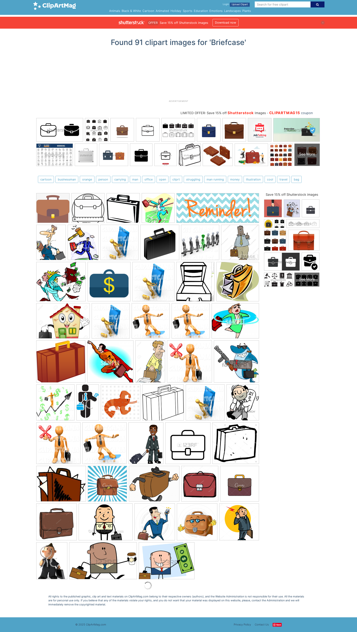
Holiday (176, 11)
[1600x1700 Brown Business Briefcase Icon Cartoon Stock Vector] (199, 485)
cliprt (176, 179)
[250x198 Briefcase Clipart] (61, 485)
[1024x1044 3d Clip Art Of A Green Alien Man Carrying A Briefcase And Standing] (200, 244)
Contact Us (262, 624)
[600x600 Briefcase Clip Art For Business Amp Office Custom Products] (123, 209)
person (103, 179)
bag (296, 179)
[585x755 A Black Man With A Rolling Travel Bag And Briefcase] (146, 445)
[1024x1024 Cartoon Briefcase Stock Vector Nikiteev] (56, 524)
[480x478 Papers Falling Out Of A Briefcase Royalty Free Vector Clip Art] (238, 283)
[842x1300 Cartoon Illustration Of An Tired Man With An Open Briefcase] (150, 363)
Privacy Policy (242, 624)
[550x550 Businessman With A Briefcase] (239, 485)
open (162, 179)
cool (270, 179)
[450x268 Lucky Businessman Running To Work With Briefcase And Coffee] (103, 562)
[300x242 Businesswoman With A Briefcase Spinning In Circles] (235, 322)
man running (215, 179)
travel (283, 179)
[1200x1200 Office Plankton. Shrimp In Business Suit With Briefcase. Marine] (120, 404)
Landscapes (232, 11)
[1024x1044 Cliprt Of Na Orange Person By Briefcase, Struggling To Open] (119, 244)
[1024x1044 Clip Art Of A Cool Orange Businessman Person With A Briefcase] (151, 322)
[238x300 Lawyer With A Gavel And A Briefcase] (83, 244)
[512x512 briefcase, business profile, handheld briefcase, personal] (88, 209)
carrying (120, 179)
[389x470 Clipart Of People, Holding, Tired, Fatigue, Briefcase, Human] (243, 404)
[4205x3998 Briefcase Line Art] (163, 404)
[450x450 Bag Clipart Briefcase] (187, 445)
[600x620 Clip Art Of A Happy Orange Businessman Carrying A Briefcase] (55, 404)
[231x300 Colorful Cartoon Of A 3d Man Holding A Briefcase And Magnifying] (51, 562)
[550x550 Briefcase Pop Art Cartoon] (107, 485)
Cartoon (148, 11)
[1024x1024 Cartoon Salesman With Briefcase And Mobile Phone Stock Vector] (239, 523)
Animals (114, 11)
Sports (187, 11)
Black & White (131, 11)
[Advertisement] (178, 74)
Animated (162, 11)
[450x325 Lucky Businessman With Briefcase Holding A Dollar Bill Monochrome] (166, 562)
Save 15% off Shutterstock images (292, 194)
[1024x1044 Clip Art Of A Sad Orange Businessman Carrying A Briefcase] (189, 363)
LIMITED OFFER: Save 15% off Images (223, 113)
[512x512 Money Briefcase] (109, 283)
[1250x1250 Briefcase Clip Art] (160, 244)
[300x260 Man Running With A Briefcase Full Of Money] (61, 283)
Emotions (216, 11)
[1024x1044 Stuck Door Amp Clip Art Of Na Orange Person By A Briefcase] (205, 404)
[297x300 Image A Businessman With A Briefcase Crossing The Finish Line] (158, 209)
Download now (225, 22)
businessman (67, 179)
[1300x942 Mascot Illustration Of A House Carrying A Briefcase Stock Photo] (63, 322)
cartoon (46, 179)
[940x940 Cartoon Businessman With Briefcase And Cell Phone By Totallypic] (155, 524)
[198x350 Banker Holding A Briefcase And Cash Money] (88, 404)
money (235, 179)
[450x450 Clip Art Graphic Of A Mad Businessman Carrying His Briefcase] (240, 243)
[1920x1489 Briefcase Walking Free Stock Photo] (154, 485)
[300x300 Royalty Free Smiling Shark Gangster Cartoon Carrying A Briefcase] (236, 363)
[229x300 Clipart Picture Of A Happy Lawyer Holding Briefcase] (51, 244)
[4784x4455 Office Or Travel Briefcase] (60, 363)
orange (87, 179)
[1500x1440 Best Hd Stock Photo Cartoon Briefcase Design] (236, 445)
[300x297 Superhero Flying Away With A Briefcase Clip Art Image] (110, 363)
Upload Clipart (240, 4)
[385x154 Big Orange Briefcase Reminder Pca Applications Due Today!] (218, 209)
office (148, 179)
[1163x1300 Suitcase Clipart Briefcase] (195, 283)
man (135, 179)
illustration (253, 179)
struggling (193, 179)
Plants (246, 11)
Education (201, 11)
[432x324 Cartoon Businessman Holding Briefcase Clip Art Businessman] (105, 524)
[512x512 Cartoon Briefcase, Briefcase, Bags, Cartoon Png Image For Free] (52, 209)
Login (226, 4)
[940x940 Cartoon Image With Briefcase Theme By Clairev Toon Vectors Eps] (197, 524)
